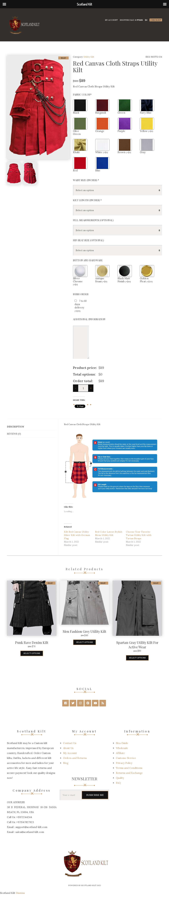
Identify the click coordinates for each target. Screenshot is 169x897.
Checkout (155, 20)
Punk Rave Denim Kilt (31, 642)
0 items (139, 20)
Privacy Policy (124, 763)
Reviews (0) (14, 433)
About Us (68, 748)
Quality (120, 777)
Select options (31, 653)
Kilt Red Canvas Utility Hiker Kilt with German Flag (77, 535)
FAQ (118, 782)
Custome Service (126, 758)
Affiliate (120, 753)
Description (15, 426)
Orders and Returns (75, 758)
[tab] (31, 426)
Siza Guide (122, 743)
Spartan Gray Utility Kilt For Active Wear (137, 644)
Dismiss (20, 893)
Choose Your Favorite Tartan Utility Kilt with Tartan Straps (138, 535)
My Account (111, 20)
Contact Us (69, 743)
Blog (65, 763)
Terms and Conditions (129, 768)
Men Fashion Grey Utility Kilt (84, 631)
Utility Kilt (89, 56)
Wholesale (122, 748)
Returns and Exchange (129, 772)
